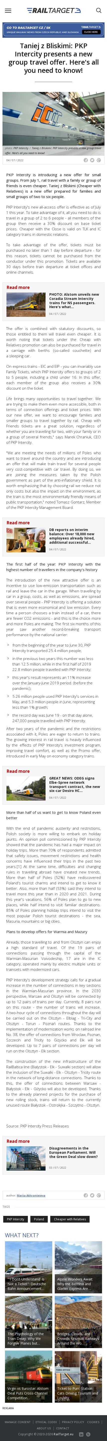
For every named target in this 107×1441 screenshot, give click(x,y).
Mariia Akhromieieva (31, 1195)
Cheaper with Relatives (70, 1219)
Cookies (93, 1422)
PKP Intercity (15, 1219)
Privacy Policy (73, 1422)
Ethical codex (46, 1422)
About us (44, 1428)
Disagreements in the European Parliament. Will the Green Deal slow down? (73, 1152)
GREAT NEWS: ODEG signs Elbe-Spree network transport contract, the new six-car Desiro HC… (74, 784)
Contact (62, 1428)
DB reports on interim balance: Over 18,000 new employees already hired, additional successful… (72, 535)
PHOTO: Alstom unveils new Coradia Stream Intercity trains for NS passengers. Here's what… (74, 300)
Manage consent (18, 1422)
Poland (39, 1219)
